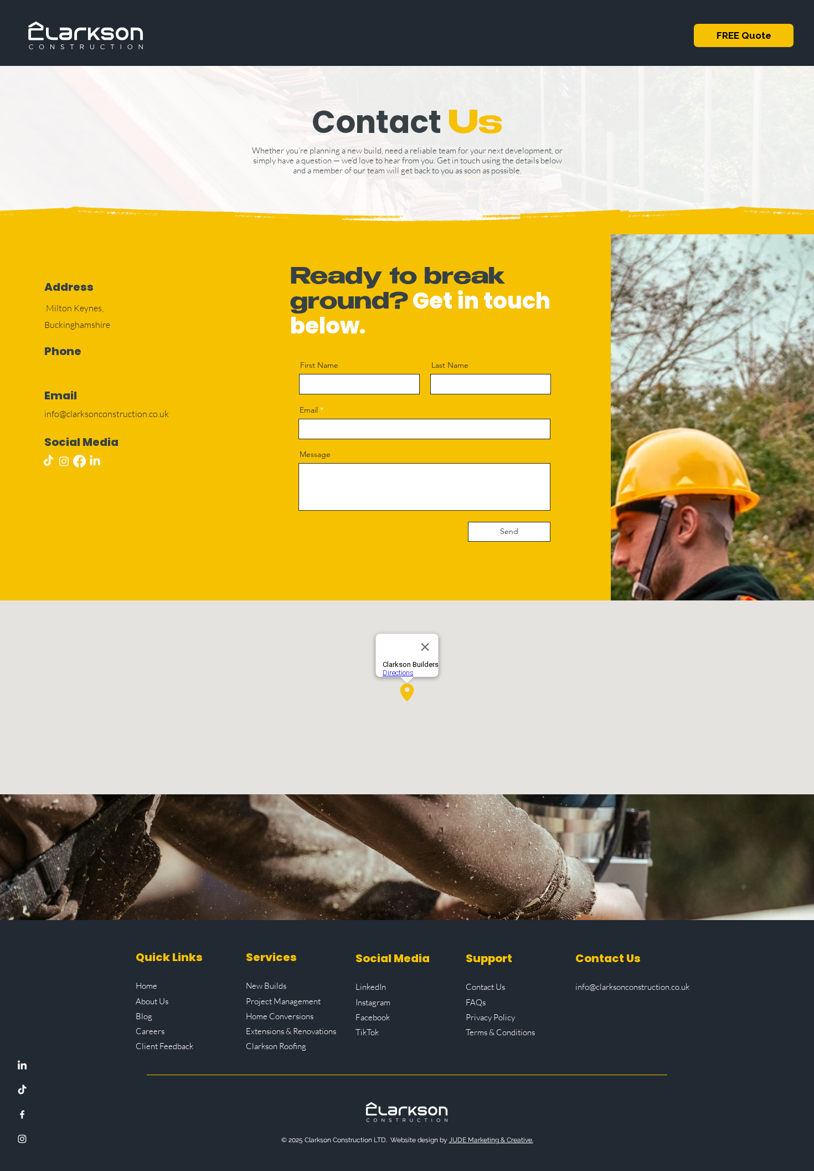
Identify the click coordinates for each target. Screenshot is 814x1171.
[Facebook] (22, 1114)
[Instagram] (22, 1138)
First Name (319, 365)
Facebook (373, 1017)
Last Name (449, 365)
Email (309, 410)
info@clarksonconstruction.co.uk (632, 987)
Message (315, 454)
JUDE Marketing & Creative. (491, 1140)
